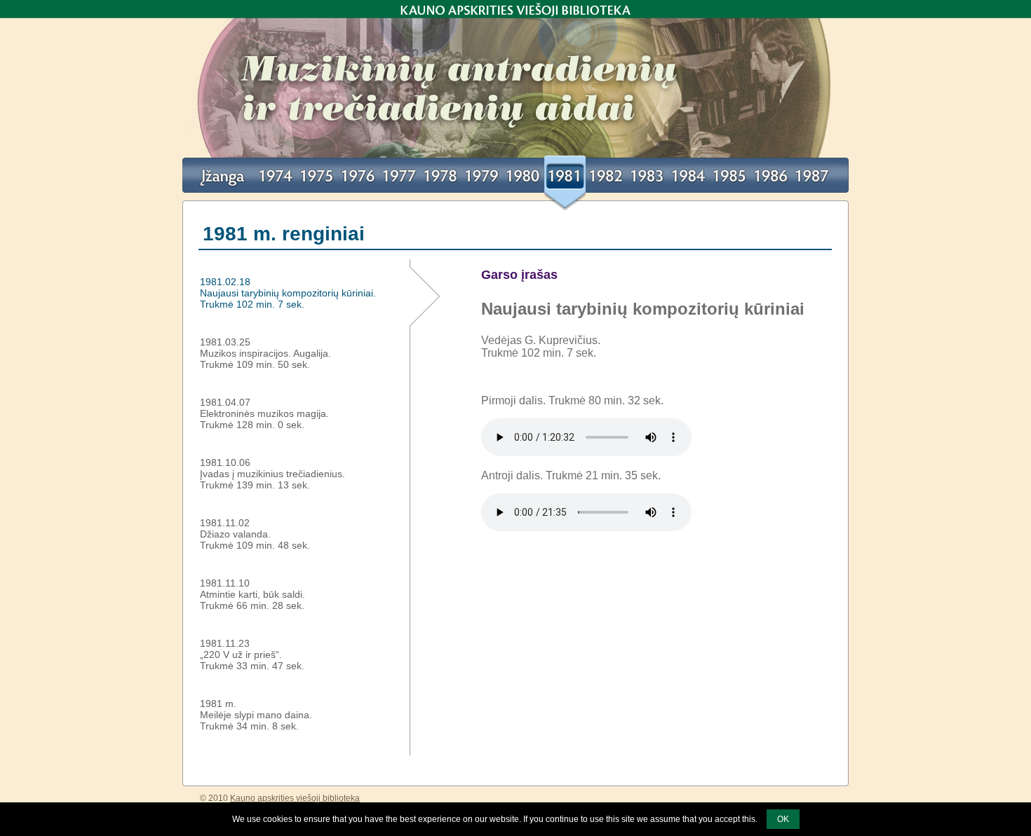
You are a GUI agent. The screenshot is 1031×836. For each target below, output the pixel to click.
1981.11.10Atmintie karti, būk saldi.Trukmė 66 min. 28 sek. (252, 594)
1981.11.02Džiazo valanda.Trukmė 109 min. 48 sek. (255, 534)
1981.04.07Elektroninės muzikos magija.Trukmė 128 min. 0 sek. (264, 413)
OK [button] (783, 819)
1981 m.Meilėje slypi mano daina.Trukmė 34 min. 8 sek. (256, 715)
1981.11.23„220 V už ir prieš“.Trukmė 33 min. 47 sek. (252, 654)
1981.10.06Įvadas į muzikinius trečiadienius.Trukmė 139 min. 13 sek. (272, 474)
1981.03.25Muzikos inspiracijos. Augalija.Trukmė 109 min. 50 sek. (265, 353)
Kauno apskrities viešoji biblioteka (515, 9)
